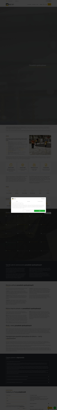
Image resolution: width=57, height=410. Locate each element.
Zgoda (39, 210)
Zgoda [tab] (17, 201)
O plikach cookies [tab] (40, 201)
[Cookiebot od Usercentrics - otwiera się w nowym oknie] (41, 198)
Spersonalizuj (28, 210)
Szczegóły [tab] (28, 201)
